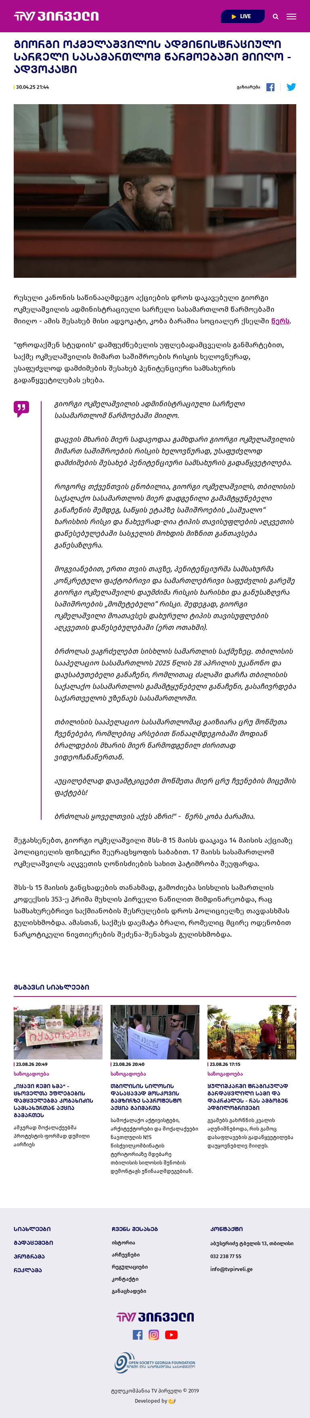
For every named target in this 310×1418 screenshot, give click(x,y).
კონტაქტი (125, 1279)
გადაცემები (33, 1243)
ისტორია (123, 1243)
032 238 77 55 (225, 1256)
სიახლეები (32, 1229)
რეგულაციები (130, 1267)
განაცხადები (129, 1291)
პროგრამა (29, 1256)
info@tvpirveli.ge (231, 1269)
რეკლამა (28, 1270)
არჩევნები (126, 1255)
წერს (280, 321)
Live (245, 16)
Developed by (151, 1401)
